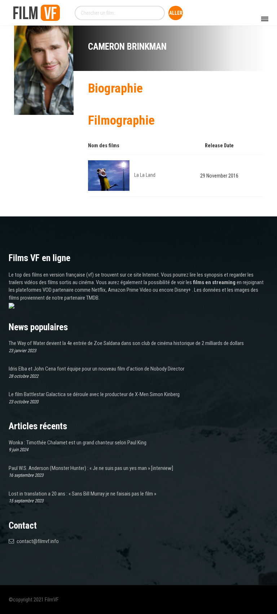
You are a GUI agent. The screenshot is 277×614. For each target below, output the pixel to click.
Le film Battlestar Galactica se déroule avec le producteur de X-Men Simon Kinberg (94, 394)
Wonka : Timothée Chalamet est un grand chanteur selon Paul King (77, 442)
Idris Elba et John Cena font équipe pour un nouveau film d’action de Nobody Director (96, 369)
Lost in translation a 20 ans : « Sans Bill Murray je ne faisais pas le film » (82, 493)
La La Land (144, 175)
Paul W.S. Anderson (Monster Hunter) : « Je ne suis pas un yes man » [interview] (91, 468)
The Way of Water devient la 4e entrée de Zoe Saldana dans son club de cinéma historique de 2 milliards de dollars (126, 343)
